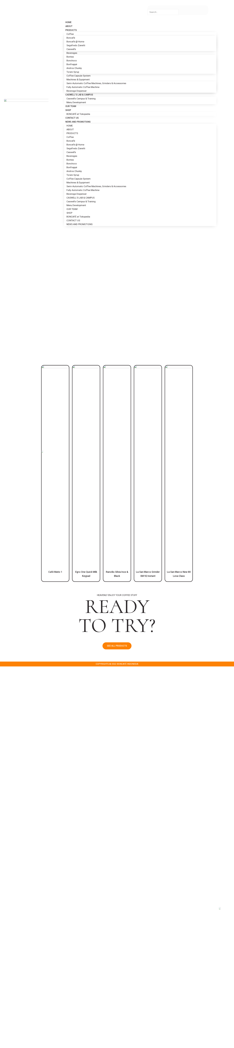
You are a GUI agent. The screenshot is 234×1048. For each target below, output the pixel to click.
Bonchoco (71, 60)
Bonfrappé (71, 64)
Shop (68, 110)
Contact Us (72, 118)
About (68, 26)
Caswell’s (71, 49)
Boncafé (70, 37)
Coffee (70, 34)
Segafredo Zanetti (75, 45)
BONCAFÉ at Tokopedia (78, 114)
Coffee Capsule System (78, 75)
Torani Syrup (72, 72)
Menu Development (76, 102)
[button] (117, 645)
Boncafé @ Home (75, 41)
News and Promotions (78, 122)
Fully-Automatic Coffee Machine (82, 87)
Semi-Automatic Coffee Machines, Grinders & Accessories (96, 83)
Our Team (70, 106)
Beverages (71, 53)
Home (68, 22)
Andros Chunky (74, 68)
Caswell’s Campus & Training (81, 98)
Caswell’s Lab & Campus (79, 94)
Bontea (70, 56)
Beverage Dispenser (76, 90)
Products (71, 30)
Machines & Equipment (78, 79)
